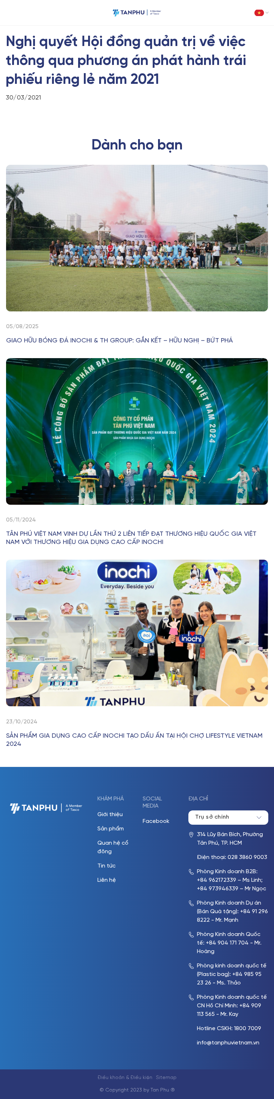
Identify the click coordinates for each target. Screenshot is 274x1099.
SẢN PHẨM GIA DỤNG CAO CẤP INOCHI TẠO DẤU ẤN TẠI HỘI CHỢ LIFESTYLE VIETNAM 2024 (134, 740)
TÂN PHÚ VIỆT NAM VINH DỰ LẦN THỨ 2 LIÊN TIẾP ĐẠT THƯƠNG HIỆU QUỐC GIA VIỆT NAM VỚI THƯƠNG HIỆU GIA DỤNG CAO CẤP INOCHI (131, 538)
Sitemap (166, 1077)
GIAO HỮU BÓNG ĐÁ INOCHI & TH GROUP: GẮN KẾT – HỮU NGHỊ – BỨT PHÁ (119, 340)
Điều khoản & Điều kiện (125, 1077)
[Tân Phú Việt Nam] (137, 13)
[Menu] (10, 13)
